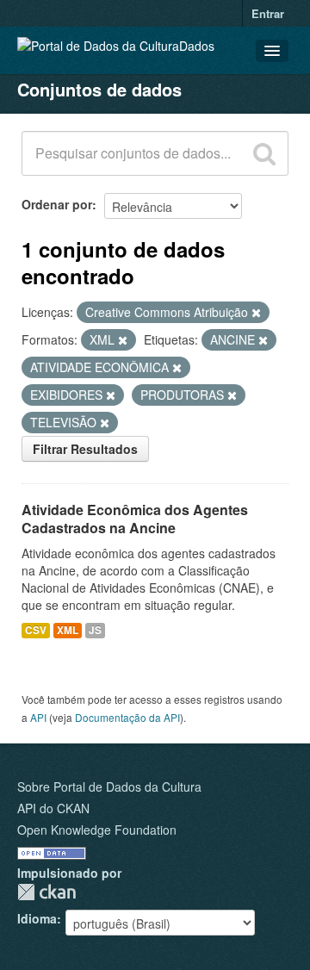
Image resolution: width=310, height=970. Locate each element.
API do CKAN (53, 808)
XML (67, 630)
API (38, 717)
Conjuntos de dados (99, 89)
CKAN (46, 892)
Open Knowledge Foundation (97, 829)
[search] (264, 153)
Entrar (267, 13)
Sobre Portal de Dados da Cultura (109, 786)
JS (95, 630)
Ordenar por (57, 204)
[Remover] (256, 313)
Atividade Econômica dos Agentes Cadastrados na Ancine (135, 519)
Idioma (37, 918)
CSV (35, 630)
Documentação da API (127, 717)
